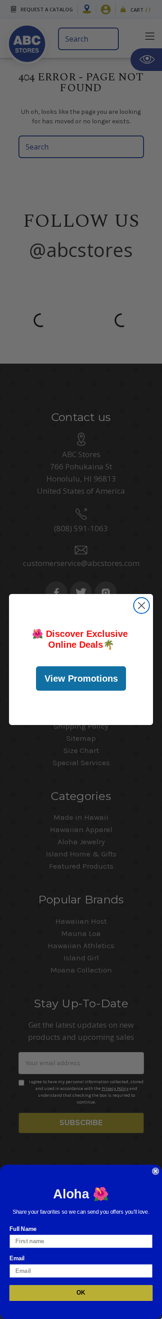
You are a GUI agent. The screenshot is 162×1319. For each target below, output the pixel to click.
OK (80, 1293)
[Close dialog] (141, 605)
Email (17, 1258)
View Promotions (81, 678)
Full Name (23, 1229)
